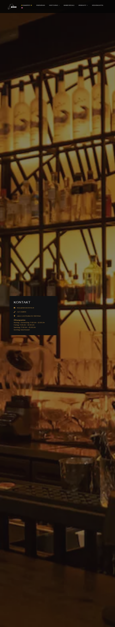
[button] (58, 5)
